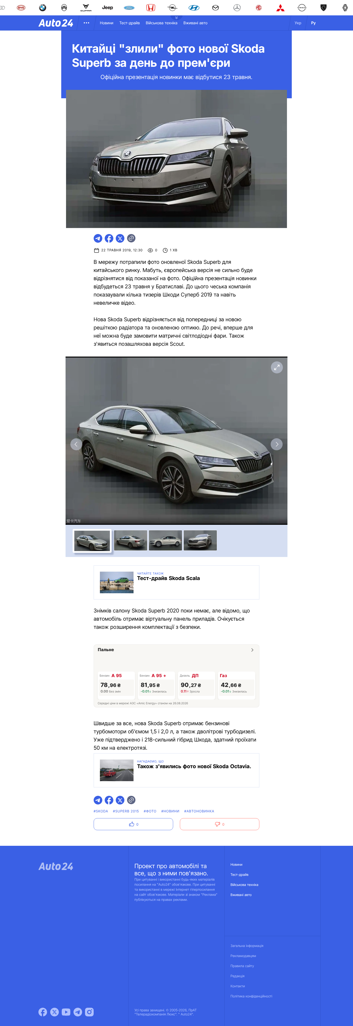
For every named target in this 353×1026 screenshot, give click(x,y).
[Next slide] (277, 444)
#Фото (150, 811)
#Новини (170, 811)
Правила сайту (242, 966)
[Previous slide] (76, 444)
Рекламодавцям (243, 956)
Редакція (237, 976)
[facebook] (109, 238)
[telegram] (98, 238)
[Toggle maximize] (277, 367)
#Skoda (101, 811)
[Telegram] (77, 1012)
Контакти (238, 986)
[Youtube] (66, 1012)
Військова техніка (161, 22)
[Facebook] (42, 1012)
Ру (313, 22)
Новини (106, 22)
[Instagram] (89, 1012)
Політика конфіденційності (251, 996)
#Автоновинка (199, 811)
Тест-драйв (129, 22)
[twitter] (120, 238)
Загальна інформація (247, 946)
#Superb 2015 (126, 811)
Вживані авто (195, 22)
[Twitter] (54, 1012)
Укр (298, 22)
